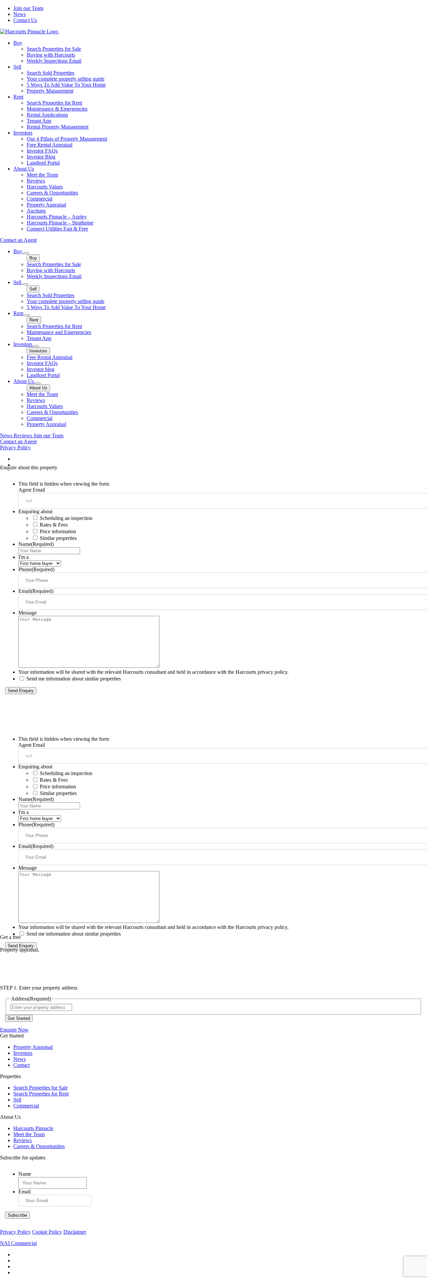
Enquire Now (14, 1030)
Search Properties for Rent (54, 103)
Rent (18, 97)
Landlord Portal (43, 163)
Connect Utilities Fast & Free (57, 228)
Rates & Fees (54, 525)
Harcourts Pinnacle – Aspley (57, 216)
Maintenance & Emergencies (57, 109)
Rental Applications (47, 115)
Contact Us (25, 20)
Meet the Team (42, 175)
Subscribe (17, 1215)
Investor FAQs (42, 151)
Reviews (36, 181)
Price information (58, 531)
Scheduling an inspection (66, 518)
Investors (22, 133)
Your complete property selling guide (65, 79)
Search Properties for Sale (54, 49)
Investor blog (40, 369)
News (19, 14)
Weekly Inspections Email (54, 61)
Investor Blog (41, 157)
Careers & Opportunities (52, 193)
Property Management (50, 91)
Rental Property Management (57, 127)
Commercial (39, 199)
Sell (17, 67)
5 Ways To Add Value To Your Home (66, 85)
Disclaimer (74, 1232)
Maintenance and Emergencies (59, 332)
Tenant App (39, 121)
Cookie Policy (47, 1232)
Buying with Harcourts (51, 55)
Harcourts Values (45, 187)
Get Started (19, 1018)
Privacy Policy (15, 447)
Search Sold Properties (50, 73)
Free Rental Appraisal (49, 145)
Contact (21, 1065)
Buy (17, 43)
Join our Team (28, 8)
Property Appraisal (46, 205)
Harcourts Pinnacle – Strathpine (60, 222)
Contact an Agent (18, 240)
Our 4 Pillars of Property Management (67, 139)
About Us (23, 169)
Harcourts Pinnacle (33, 1128)
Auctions (36, 211)
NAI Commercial (18, 1243)
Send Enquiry (21, 690)
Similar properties (58, 538)
